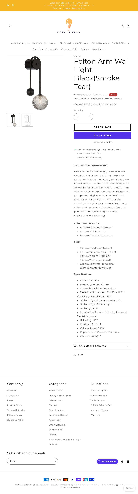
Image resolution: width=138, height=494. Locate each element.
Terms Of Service (16, 410)
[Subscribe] (55, 461)
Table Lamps (97, 400)
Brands (52, 434)
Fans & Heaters (57, 410)
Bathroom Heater (58, 415)
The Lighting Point (31, 485)
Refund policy (67, 485)
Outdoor (53, 405)
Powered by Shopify (49, 485)
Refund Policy (14, 415)
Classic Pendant (99, 395)
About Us (12, 390)
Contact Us (13, 395)
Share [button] (80, 355)
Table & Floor (56, 400)
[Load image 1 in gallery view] (13, 120)
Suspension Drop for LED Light (65, 439)
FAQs (10, 400)
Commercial (55, 430)
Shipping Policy (15, 420)
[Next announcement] (93, 5)
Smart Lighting (57, 425)
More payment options (102, 142)
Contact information (70, 488)
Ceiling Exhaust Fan (101, 405)
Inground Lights (99, 410)
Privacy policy (82, 485)
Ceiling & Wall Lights (60, 395)
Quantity (78, 110)
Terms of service (98, 485)
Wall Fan (95, 415)
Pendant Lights (98, 390)
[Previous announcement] (45, 5)
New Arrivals (55, 390)
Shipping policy (116, 485)
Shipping (94, 99)
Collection (54, 444)
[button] (10, 26)
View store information (89, 157)
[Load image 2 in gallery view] (27, 120)
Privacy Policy (14, 405)
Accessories (55, 420)
